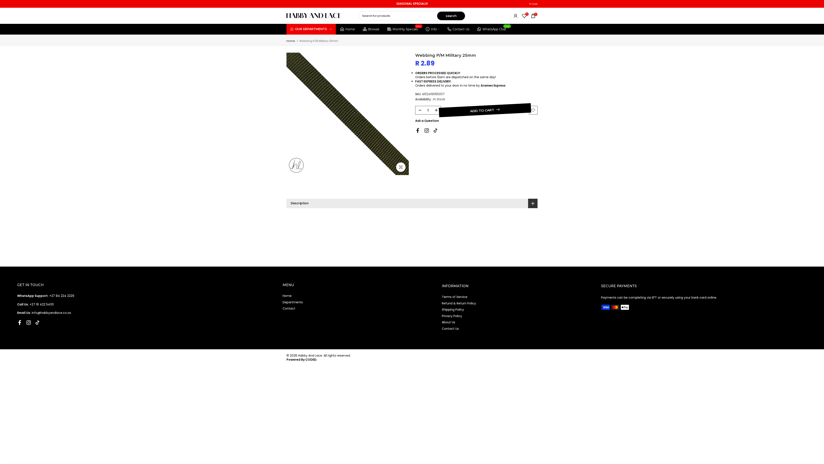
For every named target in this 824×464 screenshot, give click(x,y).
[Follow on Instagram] (426, 130)
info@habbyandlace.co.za (44, 313)
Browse (373, 29)
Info (434, 29)
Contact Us (461, 29)
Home (350, 29)
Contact (289, 308)
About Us (448, 322)
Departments (293, 302)
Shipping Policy (453, 309)
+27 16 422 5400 (35, 304)
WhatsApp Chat (496, 28)
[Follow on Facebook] (417, 130)
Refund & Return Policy (459, 303)
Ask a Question (427, 121)
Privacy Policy (452, 316)
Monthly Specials (406, 28)
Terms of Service (454, 297)
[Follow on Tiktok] (435, 130)
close (291, 4)
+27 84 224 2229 (45, 296)
